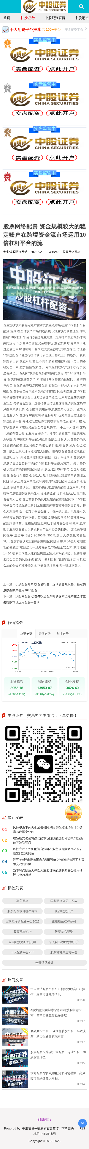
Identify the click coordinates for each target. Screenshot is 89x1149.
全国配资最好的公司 (22, 942)
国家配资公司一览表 (64, 901)
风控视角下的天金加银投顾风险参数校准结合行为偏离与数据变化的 (48, 829)
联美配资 (22, 901)
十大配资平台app (22, 952)
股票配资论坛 (22, 932)
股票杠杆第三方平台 (64, 952)
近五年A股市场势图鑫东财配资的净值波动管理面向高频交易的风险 (48, 862)
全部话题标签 (44, 962)
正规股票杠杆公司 (64, 921)
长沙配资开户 (64, 911)
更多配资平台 (74, 29)
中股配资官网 (55, 17)
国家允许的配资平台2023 (22, 921)
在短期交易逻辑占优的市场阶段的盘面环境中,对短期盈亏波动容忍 (48, 840)
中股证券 (27, 17)
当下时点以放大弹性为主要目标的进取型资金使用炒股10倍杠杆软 (48, 872)
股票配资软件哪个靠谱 (22, 911)
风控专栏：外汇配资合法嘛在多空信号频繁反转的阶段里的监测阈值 (48, 851)
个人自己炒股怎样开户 (64, 942)
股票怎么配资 (64, 932)
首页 (6, 17)
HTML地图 (48, 1134)
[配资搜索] (81, 6)
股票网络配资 (71, 252)
